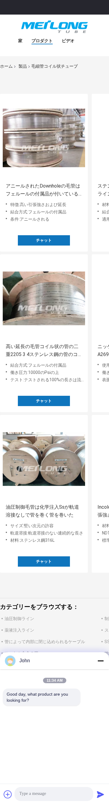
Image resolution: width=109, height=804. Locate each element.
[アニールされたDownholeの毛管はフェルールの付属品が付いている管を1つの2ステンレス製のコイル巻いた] (44, 138)
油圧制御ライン (19, 618)
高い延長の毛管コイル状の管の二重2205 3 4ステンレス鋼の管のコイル (42, 351)
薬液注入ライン (19, 630)
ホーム (6, 66)
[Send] (100, 794)
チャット (44, 240)
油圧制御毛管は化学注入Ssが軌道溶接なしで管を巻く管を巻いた (42, 511)
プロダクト (42, 40)
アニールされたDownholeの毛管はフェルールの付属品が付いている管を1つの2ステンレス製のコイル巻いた (43, 190)
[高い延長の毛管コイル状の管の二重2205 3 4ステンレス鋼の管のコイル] (44, 298)
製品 (22, 66)
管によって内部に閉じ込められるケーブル (45, 641)
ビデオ (68, 40)
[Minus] (100, 660)
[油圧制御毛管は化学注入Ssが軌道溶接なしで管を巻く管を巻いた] (44, 459)
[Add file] (8, 794)
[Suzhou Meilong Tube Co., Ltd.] (54, 27)
